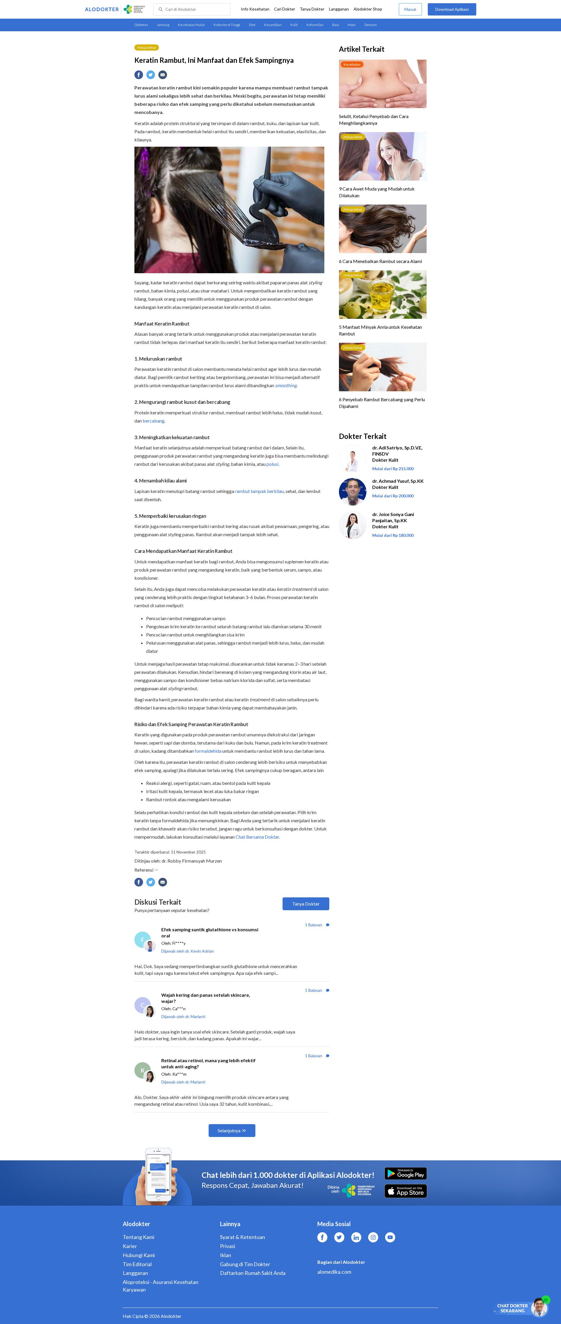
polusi (272, 464)
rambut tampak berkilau (259, 491)
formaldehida (208, 751)
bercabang (153, 420)
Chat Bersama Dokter (257, 837)
